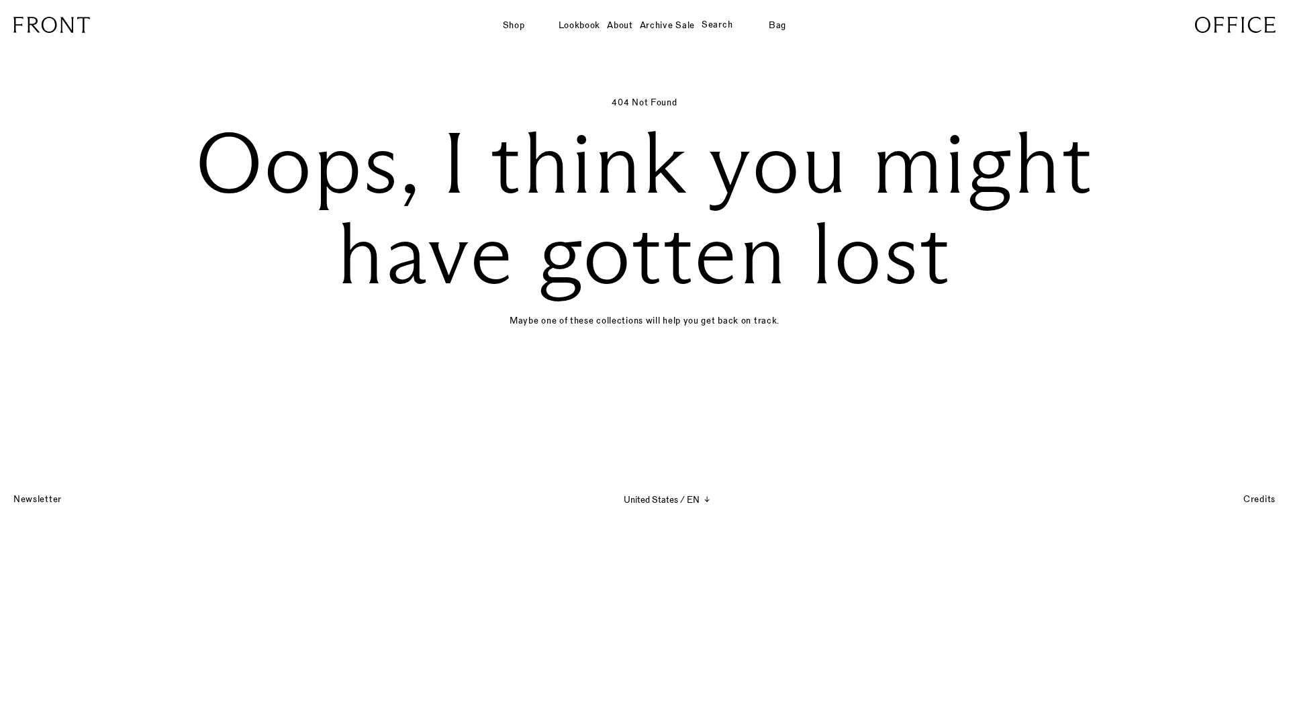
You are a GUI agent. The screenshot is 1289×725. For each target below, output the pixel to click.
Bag (777, 24)
